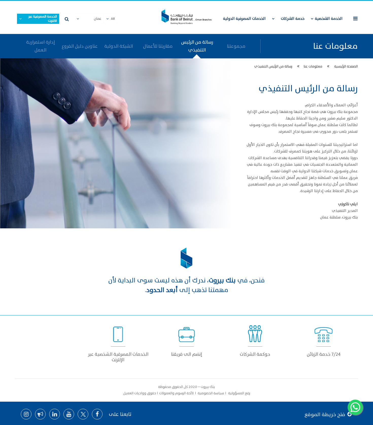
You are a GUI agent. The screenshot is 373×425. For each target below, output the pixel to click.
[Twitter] (83, 414)
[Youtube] (68, 414)
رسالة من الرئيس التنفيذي (197, 46)
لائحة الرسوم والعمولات (176, 393)
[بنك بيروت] (186, 17)
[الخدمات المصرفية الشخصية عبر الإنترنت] (118, 342)
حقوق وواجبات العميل (139, 393)
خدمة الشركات (292, 18)
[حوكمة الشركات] (255, 339)
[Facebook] (97, 414)
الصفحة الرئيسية (346, 66)
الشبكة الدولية (118, 46)
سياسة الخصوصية (211, 393)
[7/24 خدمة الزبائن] (323, 339)
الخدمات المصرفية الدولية (244, 18)
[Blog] (40, 414)
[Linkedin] (54, 414)
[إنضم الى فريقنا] (186, 339)
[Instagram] (26, 414)
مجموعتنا (236, 46)
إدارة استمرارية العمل (40, 46)
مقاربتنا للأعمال (158, 46)
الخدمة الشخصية (329, 18)
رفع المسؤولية (238, 393)
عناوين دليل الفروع (80, 46)
